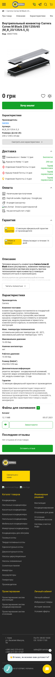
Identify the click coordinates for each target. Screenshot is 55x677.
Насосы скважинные (12, 561)
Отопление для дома (43, 512)
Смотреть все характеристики (26, 142)
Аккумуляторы (9, 575)
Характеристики (37, 16)
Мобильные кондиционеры (14, 524)
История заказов (42, 607)
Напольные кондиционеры (14, 519)
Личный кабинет (42, 597)
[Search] (45, 4)
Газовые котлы (9, 538)
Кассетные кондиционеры (14, 510)
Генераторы (7, 580)
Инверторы (7, 570)
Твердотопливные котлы (13, 542)
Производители (9, 584)
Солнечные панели (11, 565)
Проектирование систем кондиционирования (13, 605)
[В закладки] (43, 96)
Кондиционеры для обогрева (15, 533)
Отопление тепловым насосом (43, 518)
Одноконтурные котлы (12, 547)
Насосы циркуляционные (14, 556)
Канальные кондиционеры (14, 514)
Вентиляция (40, 503)
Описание (20, 16)
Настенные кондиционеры (14, 505)
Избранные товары (43, 602)
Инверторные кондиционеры (15, 528)
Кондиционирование (44, 508)
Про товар (7, 16)
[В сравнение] (49, 96)
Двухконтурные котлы (12, 552)
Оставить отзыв (27, 448)
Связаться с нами (12, 476)
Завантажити (31, 425)
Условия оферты (42, 611)
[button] (27, 151)
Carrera (5, 123)
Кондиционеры (9, 500)
